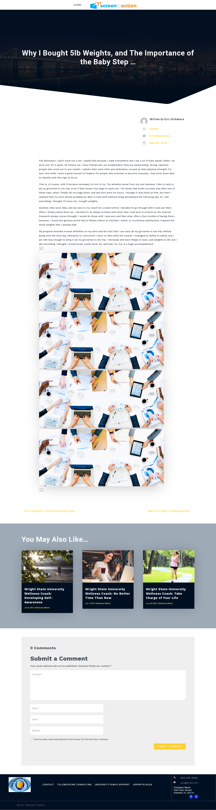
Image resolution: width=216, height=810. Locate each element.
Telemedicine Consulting (74, 784)
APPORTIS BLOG (142, 784)
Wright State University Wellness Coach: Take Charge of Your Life (166, 593)
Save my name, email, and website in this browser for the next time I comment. (71, 739)
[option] (108, 341)
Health (154, 128)
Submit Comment (169, 746)
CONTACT (48, 784)
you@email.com (189, 783)
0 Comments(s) (160, 135)
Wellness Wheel (42, 608)
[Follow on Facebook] (191, 797)
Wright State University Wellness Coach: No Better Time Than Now (107, 593)
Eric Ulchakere (174, 119)
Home (78, 5)
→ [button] (41, 490)
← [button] (41, 248)
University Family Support (112, 784)
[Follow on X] (196, 797)
